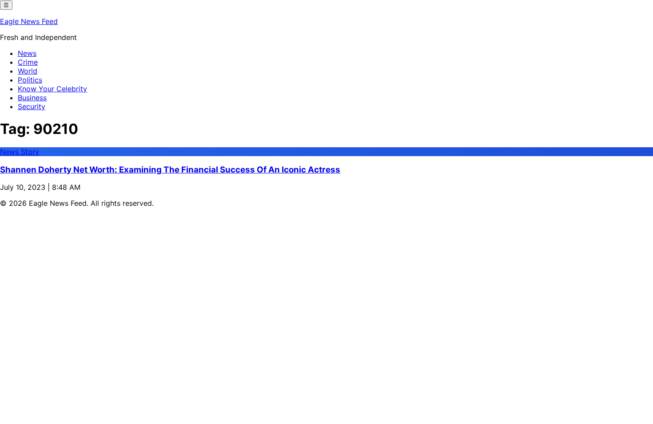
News (27, 53)
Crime (28, 62)
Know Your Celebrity (52, 88)
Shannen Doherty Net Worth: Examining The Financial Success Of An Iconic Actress (170, 170)
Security (31, 106)
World (27, 71)
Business (32, 97)
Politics (30, 79)
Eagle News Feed (29, 21)
